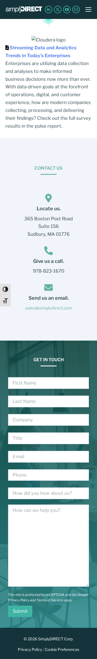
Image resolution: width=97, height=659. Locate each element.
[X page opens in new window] (57, 9)
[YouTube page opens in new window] (67, 9)
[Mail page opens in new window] (76, 9)
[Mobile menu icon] (88, 9)
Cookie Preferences (62, 649)
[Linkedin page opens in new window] (48, 9)
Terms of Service (50, 600)
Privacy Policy (18, 600)
